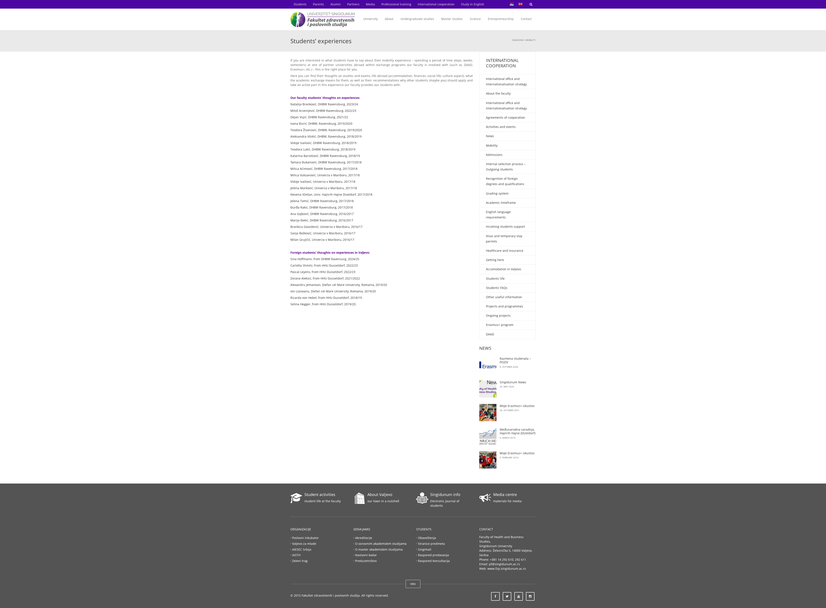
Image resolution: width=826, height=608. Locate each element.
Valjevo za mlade (304, 543)
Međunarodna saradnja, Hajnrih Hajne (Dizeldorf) (517, 431)
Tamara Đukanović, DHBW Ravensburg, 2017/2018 (326, 162)
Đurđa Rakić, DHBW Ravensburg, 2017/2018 (321, 207)
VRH (413, 584)
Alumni (335, 4)
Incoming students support (505, 226)
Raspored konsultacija (434, 561)
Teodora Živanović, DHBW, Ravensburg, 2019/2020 (326, 130)
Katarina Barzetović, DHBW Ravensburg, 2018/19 (325, 156)
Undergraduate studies (417, 19)
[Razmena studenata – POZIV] (487, 365)
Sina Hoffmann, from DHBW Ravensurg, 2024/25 (324, 259)
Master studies (452, 19)
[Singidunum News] (487, 389)
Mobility (531, 39)
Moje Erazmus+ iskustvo (517, 406)
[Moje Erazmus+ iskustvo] (487, 412)
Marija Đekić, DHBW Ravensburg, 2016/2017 (321, 220)
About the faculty (498, 93)
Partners (353, 4)
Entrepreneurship (501, 19)
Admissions (494, 155)
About (389, 19)
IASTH (296, 555)
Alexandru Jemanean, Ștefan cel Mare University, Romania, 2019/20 (338, 285)
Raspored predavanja (433, 555)
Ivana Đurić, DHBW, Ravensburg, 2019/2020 (321, 123)
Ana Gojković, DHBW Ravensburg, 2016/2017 (322, 214)
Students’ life (495, 278)
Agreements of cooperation (505, 117)
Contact (526, 19)
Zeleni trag (300, 561)
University (370, 19)
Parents (318, 4)
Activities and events (501, 127)
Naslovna (518, 39)
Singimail (424, 549)
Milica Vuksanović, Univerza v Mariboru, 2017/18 (325, 175)
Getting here (495, 260)
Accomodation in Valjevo (503, 269)
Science (475, 19)
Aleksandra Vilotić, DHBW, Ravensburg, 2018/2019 (326, 136)
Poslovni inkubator (305, 538)
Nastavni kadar (366, 555)
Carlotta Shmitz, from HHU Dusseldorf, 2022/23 (324, 265)
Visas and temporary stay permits (504, 238)
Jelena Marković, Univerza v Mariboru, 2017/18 (324, 188)
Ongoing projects (498, 315)
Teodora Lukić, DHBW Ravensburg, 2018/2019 (322, 149)
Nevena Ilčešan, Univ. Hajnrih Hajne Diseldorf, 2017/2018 (331, 194)
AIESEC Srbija (301, 549)
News (490, 136)
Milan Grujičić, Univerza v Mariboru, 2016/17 (322, 240)
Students (300, 4)
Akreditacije (363, 538)
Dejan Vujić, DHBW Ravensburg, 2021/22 (319, 117)
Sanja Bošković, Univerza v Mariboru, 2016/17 (322, 233)
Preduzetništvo (366, 561)
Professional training (396, 4)
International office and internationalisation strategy (506, 81)
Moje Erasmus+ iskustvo (517, 453)
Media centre (505, 494)
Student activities (319, 494)
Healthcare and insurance (504, 251)
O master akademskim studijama (379, 549)
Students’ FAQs (496, 288)
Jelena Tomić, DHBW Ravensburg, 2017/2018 (322, 201)
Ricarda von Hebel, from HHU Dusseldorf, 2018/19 (326, 298)
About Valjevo (379, 494)
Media (370, 4)
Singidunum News (513, 382)
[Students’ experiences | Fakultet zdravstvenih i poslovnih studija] (322, 19)
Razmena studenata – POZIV (515, 360)
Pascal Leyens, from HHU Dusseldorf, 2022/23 (322, 272)
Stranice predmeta (431, 543)
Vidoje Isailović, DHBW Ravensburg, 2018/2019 (323, 143)
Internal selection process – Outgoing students (505, 166)
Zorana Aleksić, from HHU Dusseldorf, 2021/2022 (325, 278)
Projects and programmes (504, 306)
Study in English (472, 4)
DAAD (490, 334)
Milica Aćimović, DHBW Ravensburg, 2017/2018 (324, 169)
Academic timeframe (501, 203)
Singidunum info (445, 494)
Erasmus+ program (499, 325)
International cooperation (436, 4)
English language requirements (498, 214)
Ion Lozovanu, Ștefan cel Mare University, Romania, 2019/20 (333, 291)
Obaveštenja (427, 538)
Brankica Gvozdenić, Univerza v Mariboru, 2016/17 (326, 227)
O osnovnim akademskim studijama (381, 543)
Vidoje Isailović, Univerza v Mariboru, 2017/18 (322, 182)
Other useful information (504, 297)
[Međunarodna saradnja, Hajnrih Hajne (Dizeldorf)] (487, 436)
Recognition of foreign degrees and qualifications (505, 181)
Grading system (497, 193)
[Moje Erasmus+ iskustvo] (487, 459)
